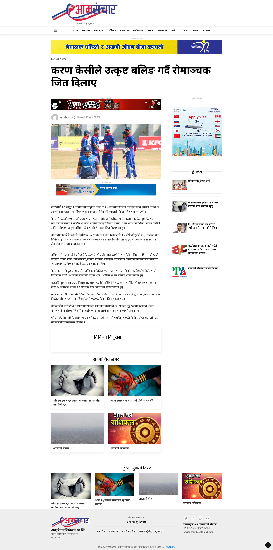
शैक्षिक (112, 30)
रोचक (195, 30)
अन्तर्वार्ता (162, 30)
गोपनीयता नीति (129, 531)
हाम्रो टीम (101, 531)
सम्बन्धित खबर (106, 359)
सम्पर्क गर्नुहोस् (145, 531)
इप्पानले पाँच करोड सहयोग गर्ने (203, 268)
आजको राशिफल (119, 448)
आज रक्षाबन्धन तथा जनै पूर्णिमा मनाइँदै (131, 400)
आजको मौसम (61, 448)
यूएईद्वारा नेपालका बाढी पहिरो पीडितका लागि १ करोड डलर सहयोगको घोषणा (203, 249)
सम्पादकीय (99, 30)
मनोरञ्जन (138, 30)
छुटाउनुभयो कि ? (136, 468)
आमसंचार (65, 117)
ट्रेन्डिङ (197, 172)
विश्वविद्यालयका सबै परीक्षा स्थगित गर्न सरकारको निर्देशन (202, 225)
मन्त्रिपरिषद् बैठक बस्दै (199, 181)
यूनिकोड (159, 531)
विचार (150, 30)
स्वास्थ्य (206, 30)
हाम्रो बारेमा (114, 531)
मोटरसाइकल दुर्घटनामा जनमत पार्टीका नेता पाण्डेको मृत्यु (203, 204)
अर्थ (173, 30)
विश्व (186, 30)
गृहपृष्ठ (75, 30)
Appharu (170, 546)
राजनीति (124, 30)
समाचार (86, 30)
